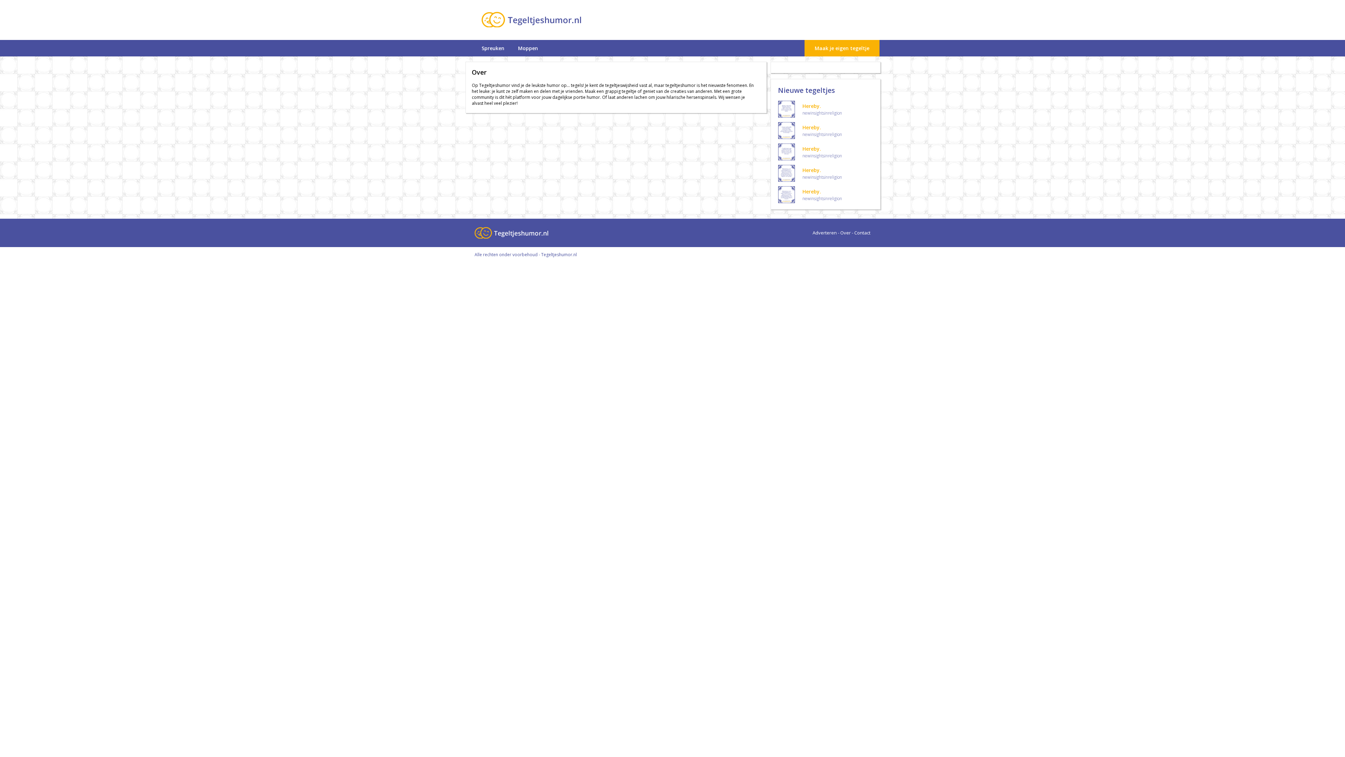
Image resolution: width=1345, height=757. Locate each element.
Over (845, 233)
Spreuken (493, 48)
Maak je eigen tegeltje (842, 48)
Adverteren (825, 233)
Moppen (528, 48)
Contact (862, 233)
